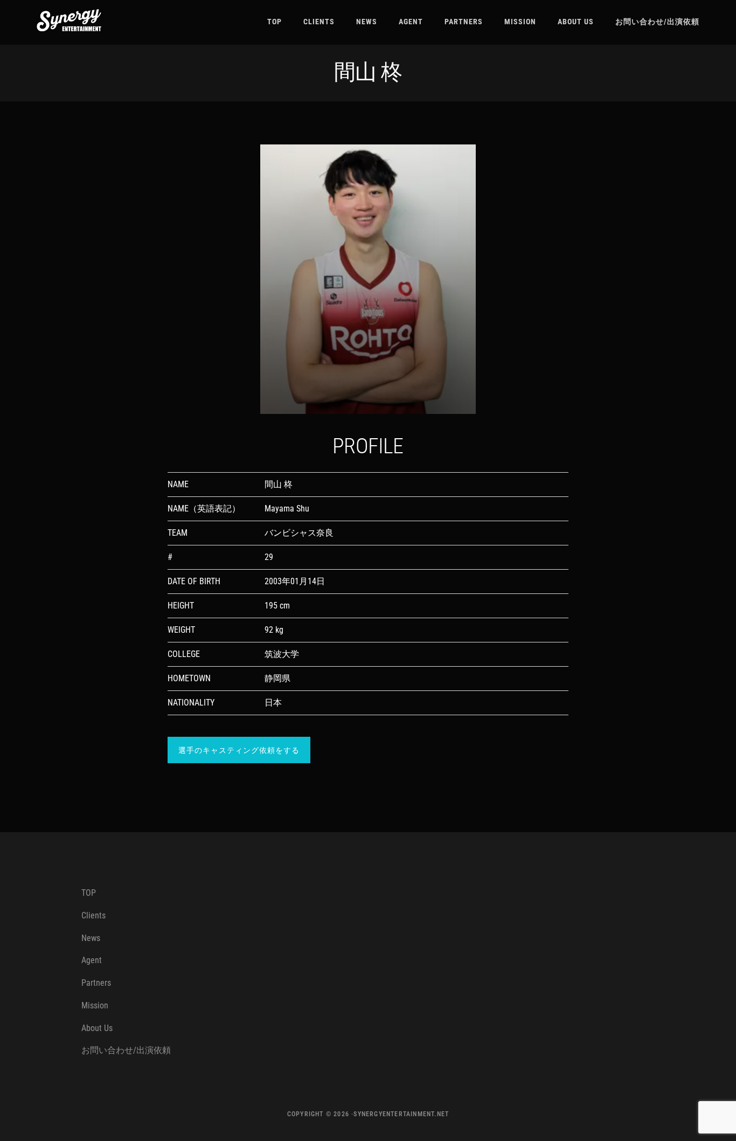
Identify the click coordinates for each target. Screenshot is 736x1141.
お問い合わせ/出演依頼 (126, 1050)
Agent (91, 960)
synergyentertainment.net (401, 1114)
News (90, 938)
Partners (96, 983)
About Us (97, 1028)
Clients (93, 915)
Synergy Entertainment (69, 20)
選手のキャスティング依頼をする (239, 750)
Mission (94, 1005)
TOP (88, 893)
